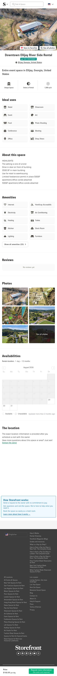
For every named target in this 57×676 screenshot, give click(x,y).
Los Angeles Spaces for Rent (13, 588)
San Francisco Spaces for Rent (14, 585)
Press (32, 604)
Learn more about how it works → (16, 514)
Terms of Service (35, 607)
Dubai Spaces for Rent (11, 605)
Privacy (32, 610)
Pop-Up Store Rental (11, 608)
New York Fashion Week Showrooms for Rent (38, 566)
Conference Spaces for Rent (13, 619)
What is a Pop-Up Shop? (38, 544)
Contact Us (33, 596)
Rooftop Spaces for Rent (12, 627)
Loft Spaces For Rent (11, 625)
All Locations (8, 577)
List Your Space (35, 584)
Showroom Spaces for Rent (13, 611)
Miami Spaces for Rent (11, 591)
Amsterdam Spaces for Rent (13, 599)
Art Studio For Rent (10, 630)
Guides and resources (37, 541)
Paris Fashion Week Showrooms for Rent (40, 561)
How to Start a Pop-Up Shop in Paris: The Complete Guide (40, 557)
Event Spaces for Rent (11, 616)
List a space (34, 577)
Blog (31, 593)
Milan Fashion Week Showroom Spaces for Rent (40, 571)
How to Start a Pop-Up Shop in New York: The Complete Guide (40, 548)
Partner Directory (35, 536)
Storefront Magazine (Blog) (39, 539)
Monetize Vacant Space (38, 590)
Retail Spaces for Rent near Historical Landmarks (13, 639)
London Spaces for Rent (12, 597)
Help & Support (35, 601)
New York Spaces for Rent (12, 583)
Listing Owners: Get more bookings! (38, 581)
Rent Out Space (35, 587)
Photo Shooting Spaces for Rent (14, 622)
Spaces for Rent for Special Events (15, 636)
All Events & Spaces (11, 580)
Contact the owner (9, 443)
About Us (33, 598)
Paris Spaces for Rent (11, 594)
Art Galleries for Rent (11, 613)
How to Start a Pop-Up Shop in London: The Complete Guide (40, 552)
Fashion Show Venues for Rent (14, 633)
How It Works (34, 533)
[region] (28, 473)
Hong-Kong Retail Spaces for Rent (15, 602)
